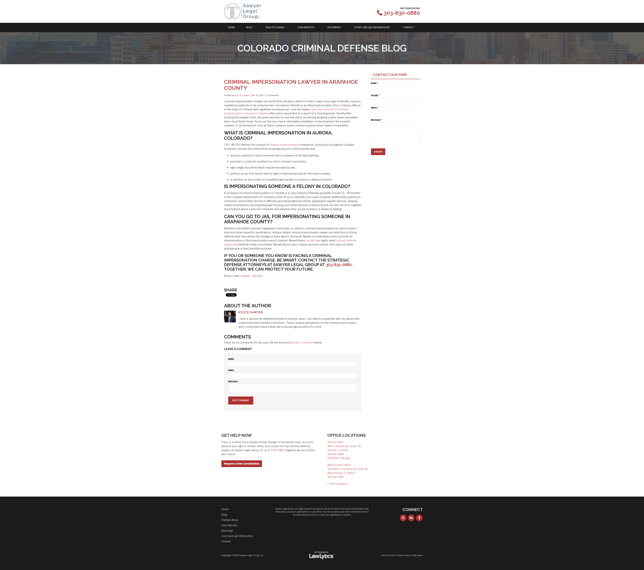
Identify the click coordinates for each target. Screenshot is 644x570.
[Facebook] (419, 518)
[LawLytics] (322, 555)
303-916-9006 (335, 477)
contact (310, 240)
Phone (375, 95)
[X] (403, 518)
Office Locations (346, 435)
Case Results (306, 27)
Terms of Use (388, 555)
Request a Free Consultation (241, 463)
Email (231, 370)
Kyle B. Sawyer (242, 95)
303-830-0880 (402, 13)
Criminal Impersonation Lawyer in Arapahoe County (291, 85)
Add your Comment (302, 342)
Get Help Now (236, 435)
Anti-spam (418, 555)
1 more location (336, 483)
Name (231, 359)
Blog (249, 27)
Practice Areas (274, 27)
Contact (408, 27)
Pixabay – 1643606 (251, 276)
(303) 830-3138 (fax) (338, 458)
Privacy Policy (404, 555)
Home (231, 27)
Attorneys (334, 27)
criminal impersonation (284, 144)
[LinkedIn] (411, 518)
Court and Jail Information (372, 27)
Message (233, 381)
